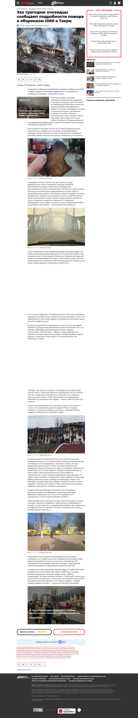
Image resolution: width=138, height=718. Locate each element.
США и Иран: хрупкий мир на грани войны (107, 91)
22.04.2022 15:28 (22, 9)
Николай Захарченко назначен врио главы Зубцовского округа (103, 25)
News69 (42, 94)
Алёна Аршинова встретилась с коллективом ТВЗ (104, 42)
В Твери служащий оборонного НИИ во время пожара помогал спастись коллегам (54, 611)
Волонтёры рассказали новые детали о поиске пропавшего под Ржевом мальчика (104, 16)
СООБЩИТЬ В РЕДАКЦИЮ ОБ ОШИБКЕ (80, 681)
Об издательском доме (40, 676)
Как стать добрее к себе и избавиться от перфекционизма (108, 84)
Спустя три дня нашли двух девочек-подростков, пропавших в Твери (104, 51)
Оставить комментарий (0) (69, 632)
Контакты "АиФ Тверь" (39, 678)
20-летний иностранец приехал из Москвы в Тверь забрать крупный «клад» (104, 33)
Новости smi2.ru (24, 670)
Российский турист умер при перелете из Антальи (105, 70)
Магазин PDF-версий (68, 676)
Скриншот (35, 178)
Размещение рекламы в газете (83, 678)
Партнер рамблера (50, 710)
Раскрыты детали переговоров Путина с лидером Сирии (105, 77)
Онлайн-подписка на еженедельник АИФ (91, 676)
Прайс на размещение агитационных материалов (49, 681)
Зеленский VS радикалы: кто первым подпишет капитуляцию (107, 63)
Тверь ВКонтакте (56, 94)
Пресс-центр (54, 676)
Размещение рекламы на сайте (59, 678)
